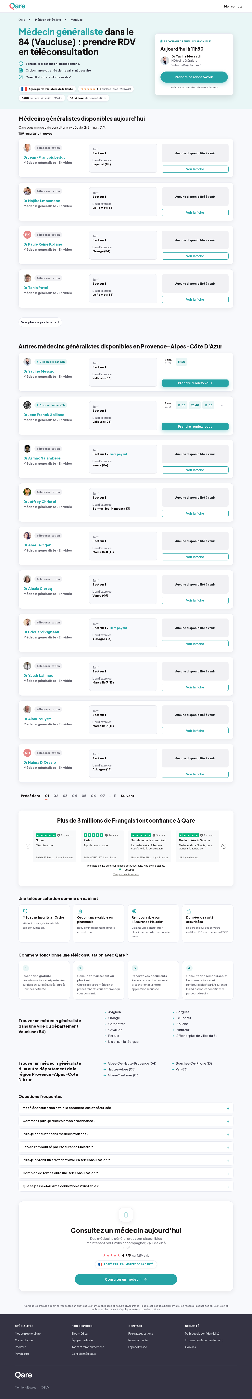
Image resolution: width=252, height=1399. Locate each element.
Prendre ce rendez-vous (194, 77)
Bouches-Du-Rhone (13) (194, 1063)
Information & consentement (204, 1340)
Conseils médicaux (84, 1353)
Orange (114, 1018)
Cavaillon (115, 1030)
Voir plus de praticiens (38, 322)
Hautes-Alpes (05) (121, 1069)
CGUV (45, 1387)
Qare (22, 19)
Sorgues (182, 1012)
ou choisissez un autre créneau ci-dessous (194, 87)
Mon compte (233, 6)
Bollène (182, 1024)
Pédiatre (20, 1347)
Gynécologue (24, 1340)
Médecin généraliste (48, 19)
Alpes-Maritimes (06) (123, 1075)
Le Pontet (183, 1018)
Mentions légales (25, 1387)
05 (84, 795)
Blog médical (80, 1333)
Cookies (190, 1347)
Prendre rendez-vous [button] (195, 383)
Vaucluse (76, 19)
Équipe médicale (82, 1340)
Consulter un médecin (123, 1279)
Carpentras (116, 1024)
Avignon (114, 1012)
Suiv (127, 795)
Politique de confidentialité (202, 1333)
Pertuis (113, 1036)
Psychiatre (22, 1353)
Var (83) (181, 1069)
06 (93, 795)
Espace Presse (137, 1347)
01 (47, 795)
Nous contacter (138, 1340)
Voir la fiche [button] (195, 169)
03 (65, 795)
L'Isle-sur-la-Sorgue (123, 1041)
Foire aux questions (140, 1333)
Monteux (183, 1030)
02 (56, 795)
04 (74, 795)
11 (115, 795)
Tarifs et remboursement (88, 1347)
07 (102, 795)
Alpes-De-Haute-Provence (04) (132, 1063)
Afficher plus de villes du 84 (197, 1036)
